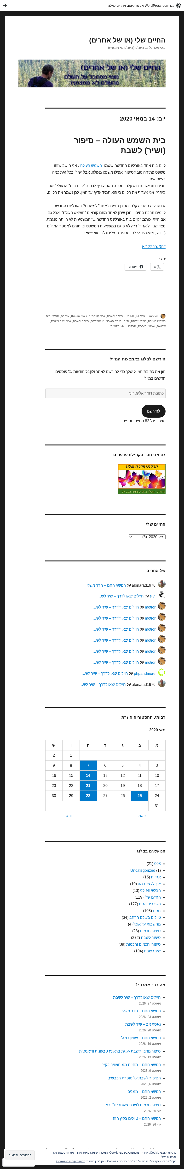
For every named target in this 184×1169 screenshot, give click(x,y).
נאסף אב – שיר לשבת (143, 1024)
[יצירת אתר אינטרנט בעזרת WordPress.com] (92, 5)
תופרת (142, 326)
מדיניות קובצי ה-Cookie (70, 1161)
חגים (157, 911)
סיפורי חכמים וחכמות (143, 944)
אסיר (55, 316)
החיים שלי (152, 897)
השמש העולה (91, 166)
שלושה (161, 326)
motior (153, 316)
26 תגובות (117, 326)
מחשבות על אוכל (147, 924)
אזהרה (65, 316)
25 (140, 796)
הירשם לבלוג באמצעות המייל (138, 359)
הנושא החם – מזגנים (144, 1092)
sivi (152, 596)
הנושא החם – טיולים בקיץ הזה (137, 1118)
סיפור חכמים (150, 931)
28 (88, 796)
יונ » (69, 816)
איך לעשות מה (149, 884)
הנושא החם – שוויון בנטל (141, 1038)
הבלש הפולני (150, 891)
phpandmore (144, 673)
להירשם (153, 411)
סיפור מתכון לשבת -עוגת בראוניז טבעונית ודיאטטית (120, 1051)
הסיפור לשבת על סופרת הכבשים (134, 1078)
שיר (68, 321)
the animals (79, 316)
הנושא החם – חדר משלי (106, 585)
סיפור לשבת (115, 316)
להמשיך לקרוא (154, 246)
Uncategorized (142, 870)
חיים (126, 321)
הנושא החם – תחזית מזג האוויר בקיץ (131, 1065)
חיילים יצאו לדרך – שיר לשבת (137, 997)
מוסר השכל (113, 321)
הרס (143, 321)
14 (88, 775)
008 (157, 864)
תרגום (132, 326)
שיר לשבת (98, 316)
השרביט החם (150, 904)
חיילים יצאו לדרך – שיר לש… (120, 596)
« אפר (142, 816)
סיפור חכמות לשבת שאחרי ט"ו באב (132, 1105)
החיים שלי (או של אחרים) (127, 40)
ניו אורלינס (97, 321)
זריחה (134, 321)
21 (88, 786)
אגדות (156, 877)
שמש (152, 326)
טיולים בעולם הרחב (145, 917)
